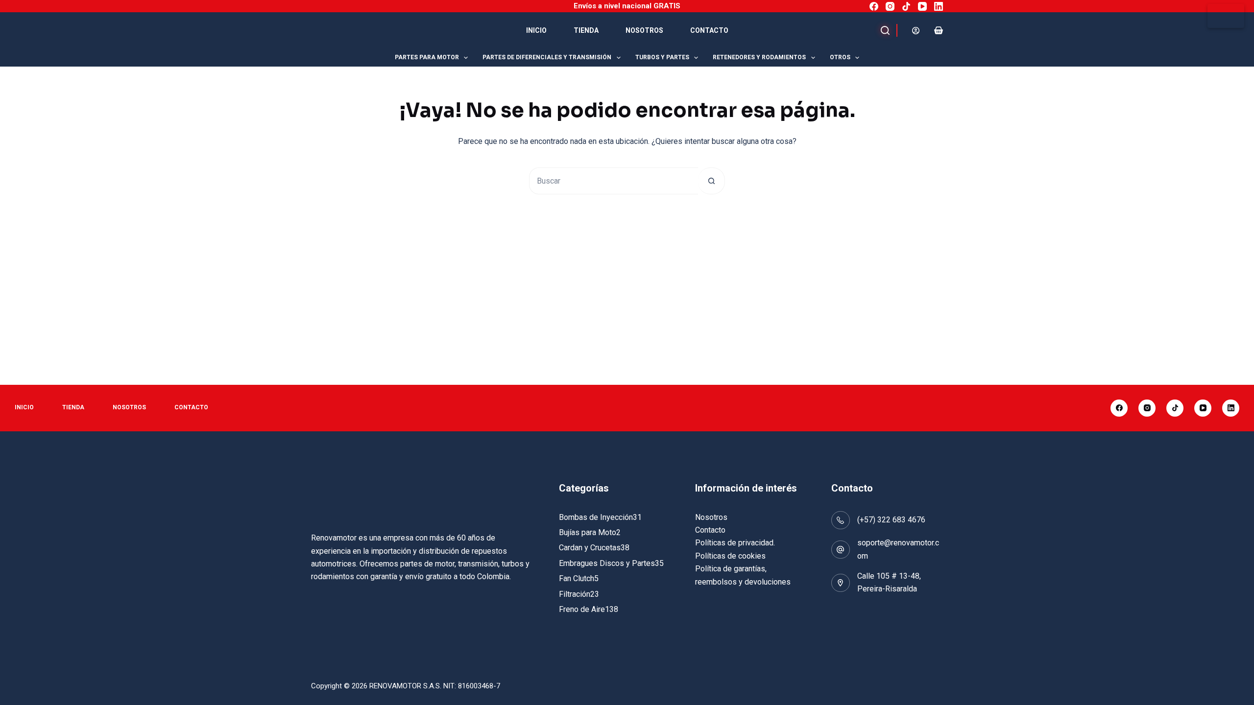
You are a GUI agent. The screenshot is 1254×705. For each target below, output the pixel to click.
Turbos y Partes (662, 57)
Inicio (536, 30)
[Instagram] (890, 6)
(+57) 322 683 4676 (891, 519)
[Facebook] (873, 6)
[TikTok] (906, 6)
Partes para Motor (427, 57)
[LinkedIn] (938, 6)
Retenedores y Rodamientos (759, 57)
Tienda (586, 30)
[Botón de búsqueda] (711, 180)
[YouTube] (922, 6)
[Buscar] (882, 30)
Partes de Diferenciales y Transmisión (546, 57)
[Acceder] (915, 30)
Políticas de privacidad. (735, 542)
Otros (840, 57)
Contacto (709, 30)
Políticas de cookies (730, 556)
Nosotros (644, 30)
